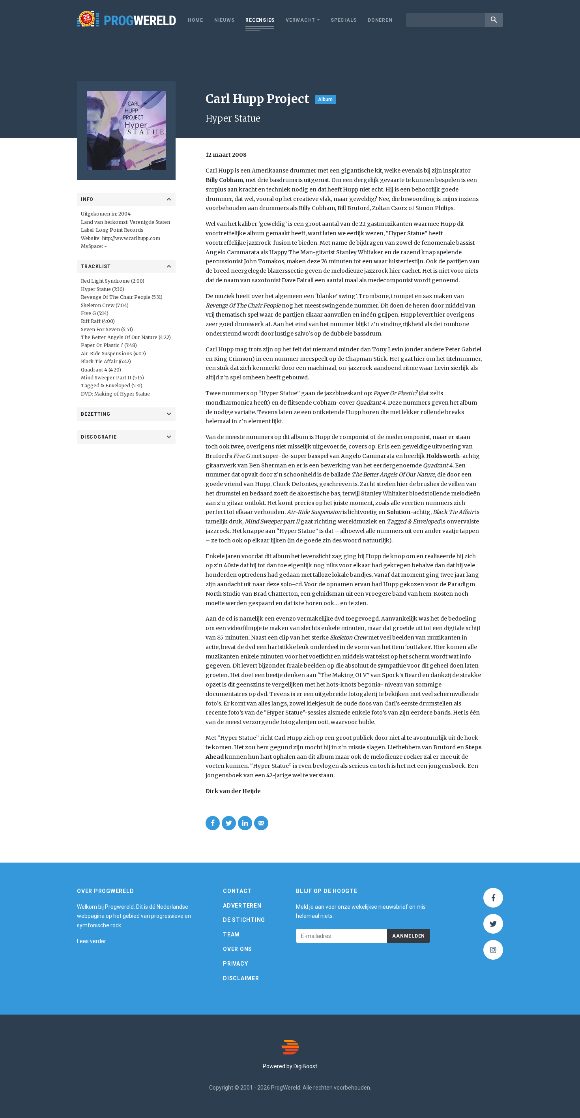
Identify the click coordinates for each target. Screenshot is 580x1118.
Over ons (237, 949)
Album (325, 99)
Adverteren (242, 905)
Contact (237, 891)
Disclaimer (241, 978)
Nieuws (224, 20)
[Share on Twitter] (229, 823)
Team (231, 934)
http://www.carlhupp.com (131, 238)
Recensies (260, 20)
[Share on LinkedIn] (245, 823)
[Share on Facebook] (213, 823)
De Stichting (244, 920)
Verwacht (300, 20)
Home (195, 20)
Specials (344, 20)
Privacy (235, 963)
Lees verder (91, 941)
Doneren (380, 20)
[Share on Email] (261, 823)
